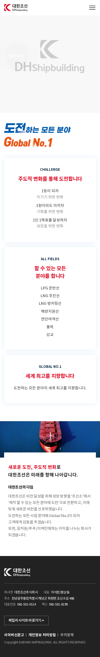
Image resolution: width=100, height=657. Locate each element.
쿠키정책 (67, 635)
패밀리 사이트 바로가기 (24, 620)
